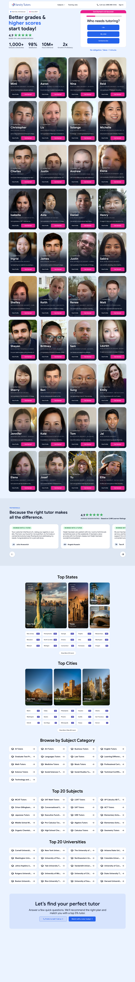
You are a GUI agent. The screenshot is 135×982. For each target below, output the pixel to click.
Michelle (105, 127)
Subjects (60, 5)
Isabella (16, 215)
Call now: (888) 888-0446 (108, 5)
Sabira (104, 258)
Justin (44, 171)
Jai (102, 433)
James (44, 258)
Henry (104, 215)
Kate (43, 433)
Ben (42, 390)
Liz (42, 127)
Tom (73, 433)
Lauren (104, 345)
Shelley (15, 302)
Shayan (15, 346)
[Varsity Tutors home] (21, 4)
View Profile (15, 94)
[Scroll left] (12, 554)
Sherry (15, 390)
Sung (73, 390)
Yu (71, 477)
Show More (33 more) (67, 653)
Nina (73, 83)
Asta (43, 215)
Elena (103, 171)
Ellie (103, 477)
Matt (103, 302)
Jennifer (16, 433)
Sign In (121, 5)
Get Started (28, 94)
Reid (103, 83)
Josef (44, 477)
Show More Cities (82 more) (67, 730)
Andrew (75, 171)
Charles (16, 171)
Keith (43, 302)
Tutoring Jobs (73, 5)
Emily (103, 390)
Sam (73, 346)
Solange (75, 127)
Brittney (45, 346)
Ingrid (14, 258)
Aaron (44, 83)
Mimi (14, 83)
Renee (74, 302)
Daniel (74, 215)
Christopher (18, 127)
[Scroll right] (123, 554)
